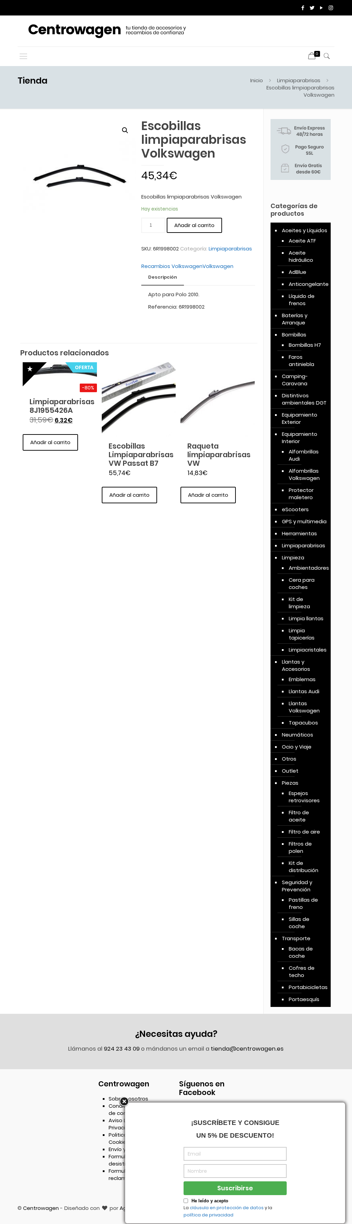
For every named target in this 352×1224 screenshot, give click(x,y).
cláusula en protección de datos (227, 1207)
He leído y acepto (209, 1201)
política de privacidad (208, 1215)
